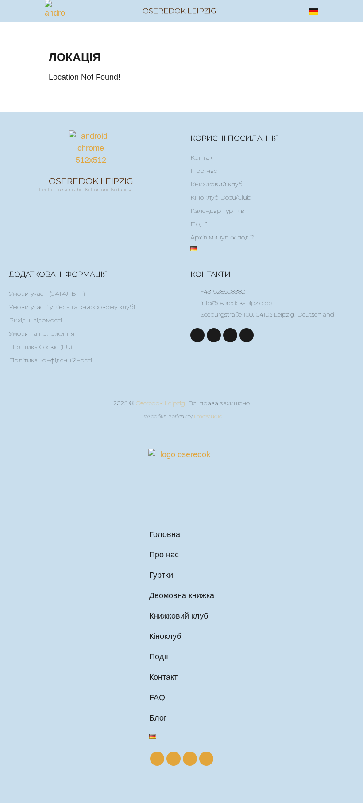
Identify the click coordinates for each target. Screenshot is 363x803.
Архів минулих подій (222, 237)
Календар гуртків (217, 211)
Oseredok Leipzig (179, 11)
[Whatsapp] (246, 335)
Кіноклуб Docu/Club (220, 197)
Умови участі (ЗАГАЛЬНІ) (47, 294)
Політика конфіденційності (50, 360)
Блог (158, 717)
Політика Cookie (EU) (40, 347)
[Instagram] (214, 335)
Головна (164, 534)
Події (198, 224)
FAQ (157, 697)
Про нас (203, 171)
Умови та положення (41, 333)
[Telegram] (230, 335)
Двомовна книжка (181, 595)
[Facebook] (197, 335)
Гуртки (161, 575)
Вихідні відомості (35, 320)
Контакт (203, 157)
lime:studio (208, 416)
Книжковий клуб (216, 184)
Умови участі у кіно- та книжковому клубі (72, 307)
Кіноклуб (165, 636)
